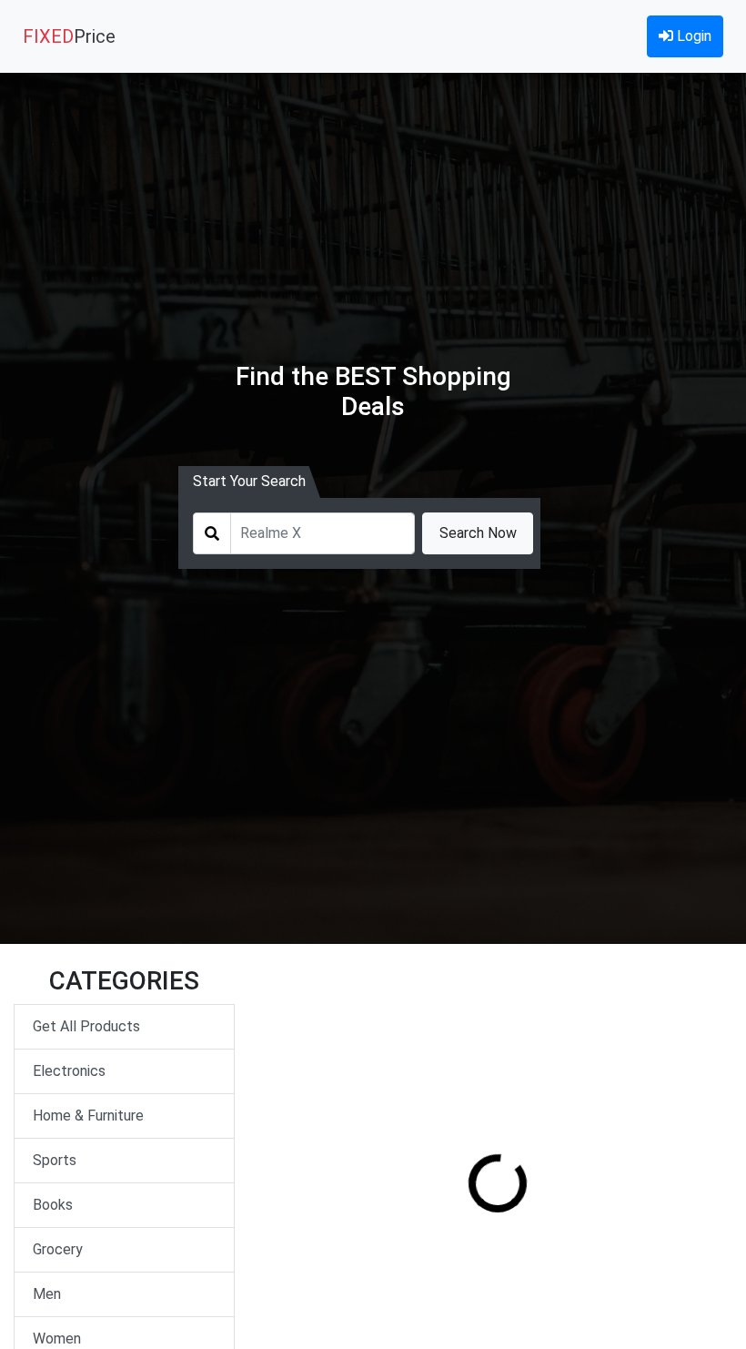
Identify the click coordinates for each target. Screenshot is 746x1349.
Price (69, 36)
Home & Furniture (88, 1115)
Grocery (58, 1249)
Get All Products (86, 1026)
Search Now (478, 533)
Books (53, 1204)
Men (47, 1294)
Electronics (69, 1071)
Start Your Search (249, 481)
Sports (54, 1160)
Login (692, 36)
